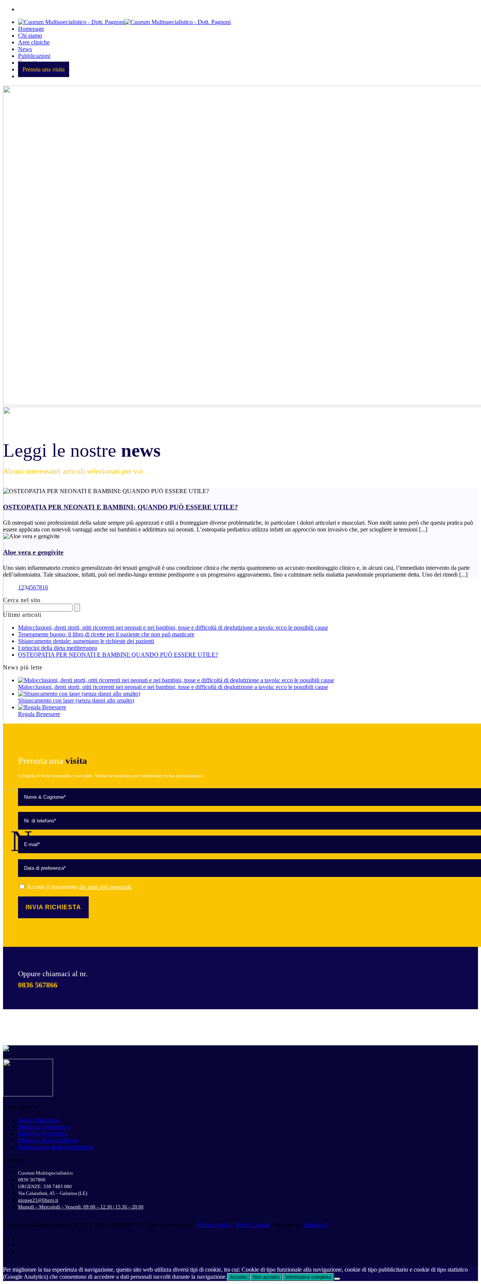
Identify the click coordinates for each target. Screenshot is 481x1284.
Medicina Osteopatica (44, 1127)
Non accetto (266, 1277)
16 (45, 587)
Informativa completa (308, 1277)
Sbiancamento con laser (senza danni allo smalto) (76, 700)
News (25, 49)
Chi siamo (30, 35)
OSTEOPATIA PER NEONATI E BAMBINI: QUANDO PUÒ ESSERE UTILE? (120, 507)
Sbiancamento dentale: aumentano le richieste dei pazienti (86, 641)
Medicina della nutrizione (48, 1140)
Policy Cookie (253, 1225)
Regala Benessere (39, 714)
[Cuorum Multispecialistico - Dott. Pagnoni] (124, 22)
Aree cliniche (34, 42)
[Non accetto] (337, 1279)
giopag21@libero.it (38, 1200)
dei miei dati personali (105, 887)
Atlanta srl (316, 1225)
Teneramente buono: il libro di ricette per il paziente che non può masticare (106, 634)
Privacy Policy (214, 1225)
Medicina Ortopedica (43, 1133)
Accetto (238, 1277)
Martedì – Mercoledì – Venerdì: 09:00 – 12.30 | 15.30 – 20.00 (81, 1207)
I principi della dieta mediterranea (57, 648)
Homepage (31, 29)
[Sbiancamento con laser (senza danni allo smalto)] (79, 693)
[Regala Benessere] (42, 707)
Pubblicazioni (34, 56)
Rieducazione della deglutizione (56, 1147)
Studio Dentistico (38, 1120)
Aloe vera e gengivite (33, 552)
